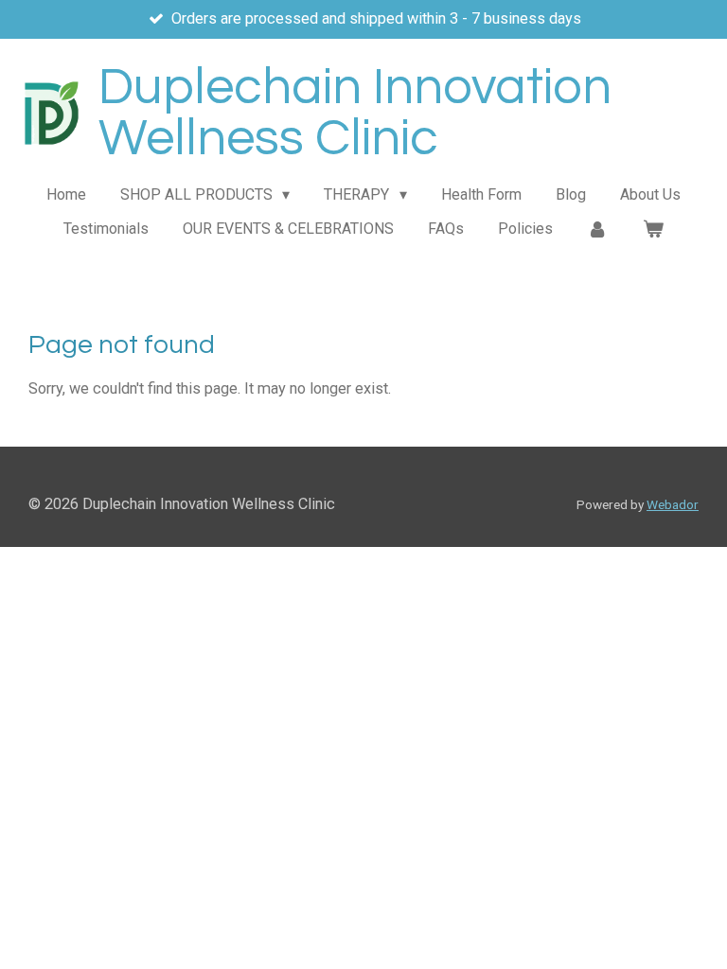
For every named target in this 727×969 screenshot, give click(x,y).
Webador (673, 504)
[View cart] (653, 229)
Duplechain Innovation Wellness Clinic (355, 113)
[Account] (597, 229)
